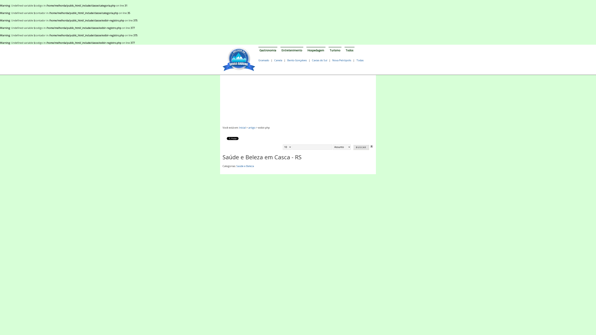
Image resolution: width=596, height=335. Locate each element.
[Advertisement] (298, 99)
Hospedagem (315, 50)
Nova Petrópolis (341, 60)
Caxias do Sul (319, 60)
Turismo (335, 50)
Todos (349, 50)
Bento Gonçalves (297, 60)
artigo (251, 127)
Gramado (263, 60)
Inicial (242, 127)
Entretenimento (292, 50)
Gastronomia (268, 50)
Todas (360, 60)
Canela (278, 60)
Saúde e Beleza (245, 166)
